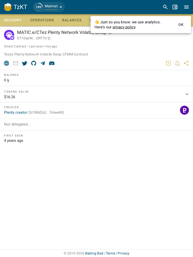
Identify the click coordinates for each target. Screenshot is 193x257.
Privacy (123, 253)
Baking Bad (94, 253)
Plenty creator (34, 112)
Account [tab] (13, 20)
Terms (111, 253)
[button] (49, 7)
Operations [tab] (42, 20)
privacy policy (124, 27)
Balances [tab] (72, 20)
